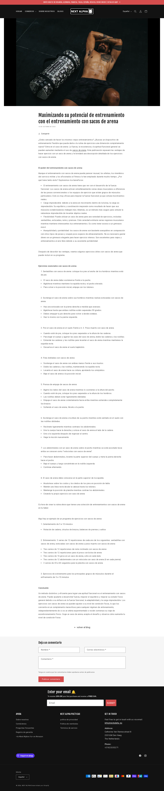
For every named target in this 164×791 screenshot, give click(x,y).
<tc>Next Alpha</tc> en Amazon (29, 736)
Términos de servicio (68, 728)
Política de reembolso (69, 724)
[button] (30, 11)
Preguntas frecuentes (25, 728)
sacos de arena (79, 150)
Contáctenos (21, 724)
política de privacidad (69, 720)
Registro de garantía (24, 732)
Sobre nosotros (22, 720)
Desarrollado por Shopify (40, 785)
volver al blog (83, 627)
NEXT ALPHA (26, 785)
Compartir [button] (45, 134)
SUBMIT (111, 703)
